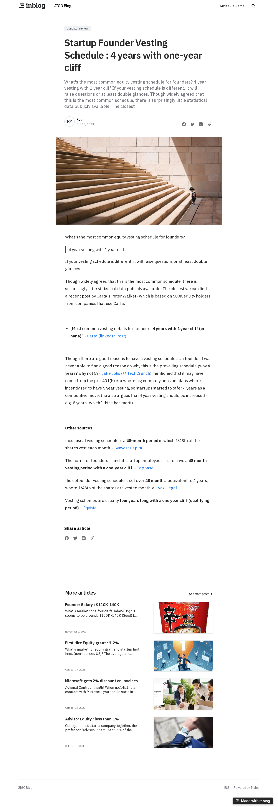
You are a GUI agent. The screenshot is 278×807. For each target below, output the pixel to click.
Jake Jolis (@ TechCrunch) (126, 373)
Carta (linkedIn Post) (106, 336)
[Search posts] (253, 6)
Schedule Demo (232, 6)
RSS (227, 788)
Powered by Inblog (247, 788)
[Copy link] (209, 124)
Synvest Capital (129, 447)
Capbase (145, 467)
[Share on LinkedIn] (201, 124)
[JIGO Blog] (32, 5)
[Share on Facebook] (184, 124)
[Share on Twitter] (193, 124)
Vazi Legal (167, 487)
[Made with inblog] (253, 801)
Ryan (80, 119)
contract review (77, 28)
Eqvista (90, 507)
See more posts (199, 594)
